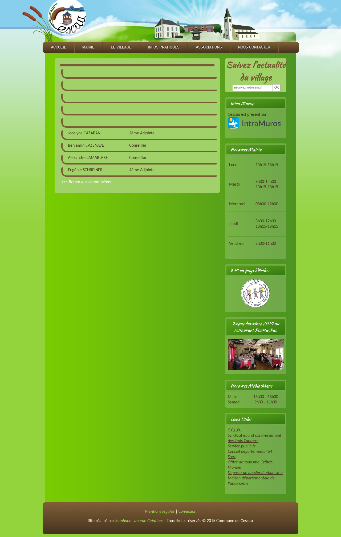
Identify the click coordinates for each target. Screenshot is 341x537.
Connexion (187, 512)
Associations (209, 47)
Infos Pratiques (164, 47)
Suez (232, 457)
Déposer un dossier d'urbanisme (255, 473)
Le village (121, 47)
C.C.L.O (234, 430)
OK (276, 88)
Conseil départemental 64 (250, 452)
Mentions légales (159, 512)
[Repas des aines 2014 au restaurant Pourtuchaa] (256, 369)
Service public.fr (241, 446)
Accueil (58, 47)
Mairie (88, 47)
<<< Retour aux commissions (86, 182)
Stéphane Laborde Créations (139, 521)
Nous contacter (254, 47)
